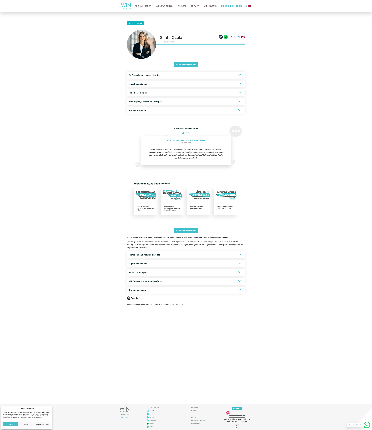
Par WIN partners (195, 411)
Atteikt (26, 424)
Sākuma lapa (194, 407)
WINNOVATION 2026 (164, 6)
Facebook (153, 414)
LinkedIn (152, 417)
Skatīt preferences (42, 424)
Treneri (193, 414)
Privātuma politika (124, 417)
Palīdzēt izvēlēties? (355, 425)
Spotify (152, 423)
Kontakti (195, 6)
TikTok (152, 426)
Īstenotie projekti (195, 423)
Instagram (153, 420)
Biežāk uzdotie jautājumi (198, 420)
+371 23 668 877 (154, 407)
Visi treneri (135, 23)
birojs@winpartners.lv (156, 411)
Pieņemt (10, 424)
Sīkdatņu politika (123, 419)
